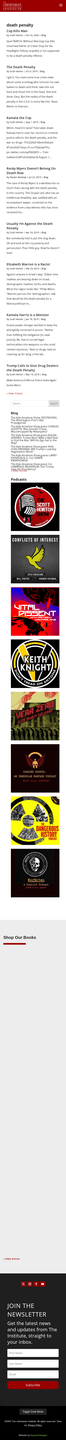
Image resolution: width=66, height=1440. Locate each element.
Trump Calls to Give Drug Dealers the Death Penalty (32, 367)
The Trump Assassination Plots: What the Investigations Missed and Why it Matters (32, 993)
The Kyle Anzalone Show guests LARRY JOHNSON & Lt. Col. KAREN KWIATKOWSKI (34, 458)
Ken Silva (15, 998)
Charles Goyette (18, 1205)
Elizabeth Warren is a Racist (28, 264)
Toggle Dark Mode (33, 1411)
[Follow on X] (23, 1284)
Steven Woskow (18, 177)
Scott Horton (16, 35)
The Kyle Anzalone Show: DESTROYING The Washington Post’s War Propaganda (34, 420)
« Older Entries (15, 393)
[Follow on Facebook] (36, 1284)
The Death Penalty (21, 67)
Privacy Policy (35, 1425)
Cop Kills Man (17, 31)
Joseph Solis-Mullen (20, 1101)
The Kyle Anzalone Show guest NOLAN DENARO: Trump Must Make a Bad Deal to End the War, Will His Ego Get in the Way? (34, 439)
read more (14, 1040)
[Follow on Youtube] (42, 1284)
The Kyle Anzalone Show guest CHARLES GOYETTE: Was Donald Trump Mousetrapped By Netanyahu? (35, 429)
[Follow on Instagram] (29, 1284)
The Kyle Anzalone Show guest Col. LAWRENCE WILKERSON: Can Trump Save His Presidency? (32, 466)
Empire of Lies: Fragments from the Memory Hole (28, 1200)
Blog (43, 35)
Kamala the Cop (19, 118)
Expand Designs (39, 1435)
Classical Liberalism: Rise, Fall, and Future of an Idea (32, 1097)
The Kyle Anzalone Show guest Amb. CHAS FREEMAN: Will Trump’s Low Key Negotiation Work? (33, 449)
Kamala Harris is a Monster (28, 315)
